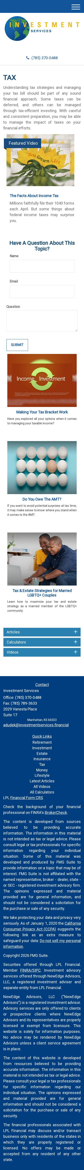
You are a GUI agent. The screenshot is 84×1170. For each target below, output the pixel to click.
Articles (13, 632)
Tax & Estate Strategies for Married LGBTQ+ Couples (42, 592)
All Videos (42, 786)
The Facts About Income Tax (34, 195)
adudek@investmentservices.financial (36, 725)
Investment (42, 748)
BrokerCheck (56, 812)
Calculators (16, 642)
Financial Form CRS (26, 797)
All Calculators (42, 792)
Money (42, 770)
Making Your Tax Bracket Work (42, 412)
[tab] (42, 632)
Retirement (42, 742)
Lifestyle (42, 775)
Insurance (42, 759)
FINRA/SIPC (30, 970)
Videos (13, 652)
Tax (42, 764)
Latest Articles (42, 781)
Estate (42, 753)
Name (14, 256)
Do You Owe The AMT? (42, 499)
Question (13, 307)
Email (14, 281)
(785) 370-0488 (44, 58)
